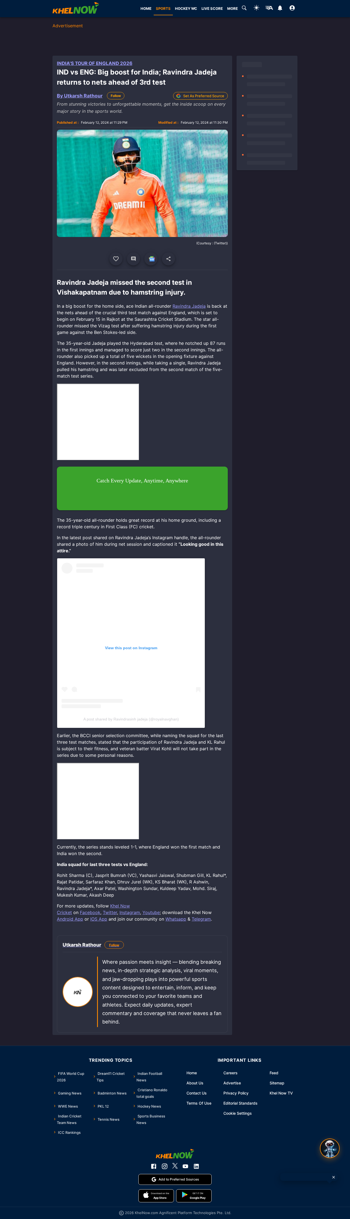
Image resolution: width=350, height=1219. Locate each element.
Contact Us (196, 1093)
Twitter (110, 912)
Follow (116, 96)
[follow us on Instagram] (164, 1166)
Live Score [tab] (212, 8)
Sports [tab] (163, 8)
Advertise (232, 1083)
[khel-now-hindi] (269, 9)
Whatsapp (175, 919)
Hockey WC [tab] (186, 8)
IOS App (98, 919)
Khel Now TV (281, 1093)
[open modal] (330, 1148)
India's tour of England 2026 (94, 63)
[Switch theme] (256, 8)
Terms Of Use (198, 1103)
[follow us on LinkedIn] (196, 1166)
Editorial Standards (240, 1103)
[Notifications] (280, 8)
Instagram (129, 912)
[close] (333, 1177)
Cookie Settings (237, 1113)
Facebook (90, 912)
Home (191, 1072)
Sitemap (277, 1083)
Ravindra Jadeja (189, 306)
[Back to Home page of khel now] (75, 9)
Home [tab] (146, 8)
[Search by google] (244, 8)
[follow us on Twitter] (175, 1166)
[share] (168, 258)
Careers (230, 1072)
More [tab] (232, 8)
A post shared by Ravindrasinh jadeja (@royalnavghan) (131, 719)
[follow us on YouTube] (185, 1166)
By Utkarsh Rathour (80, 96)
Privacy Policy (236, 1093)
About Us (194, 1083)
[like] (115, 258)
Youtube (151, 912)
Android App (70, 919)
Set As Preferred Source (203, 96)
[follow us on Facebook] (153, 1166)
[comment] (133, 258)
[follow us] (151, 258)
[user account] (292, 8)
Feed (274, 1072)
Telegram (201, 919)
